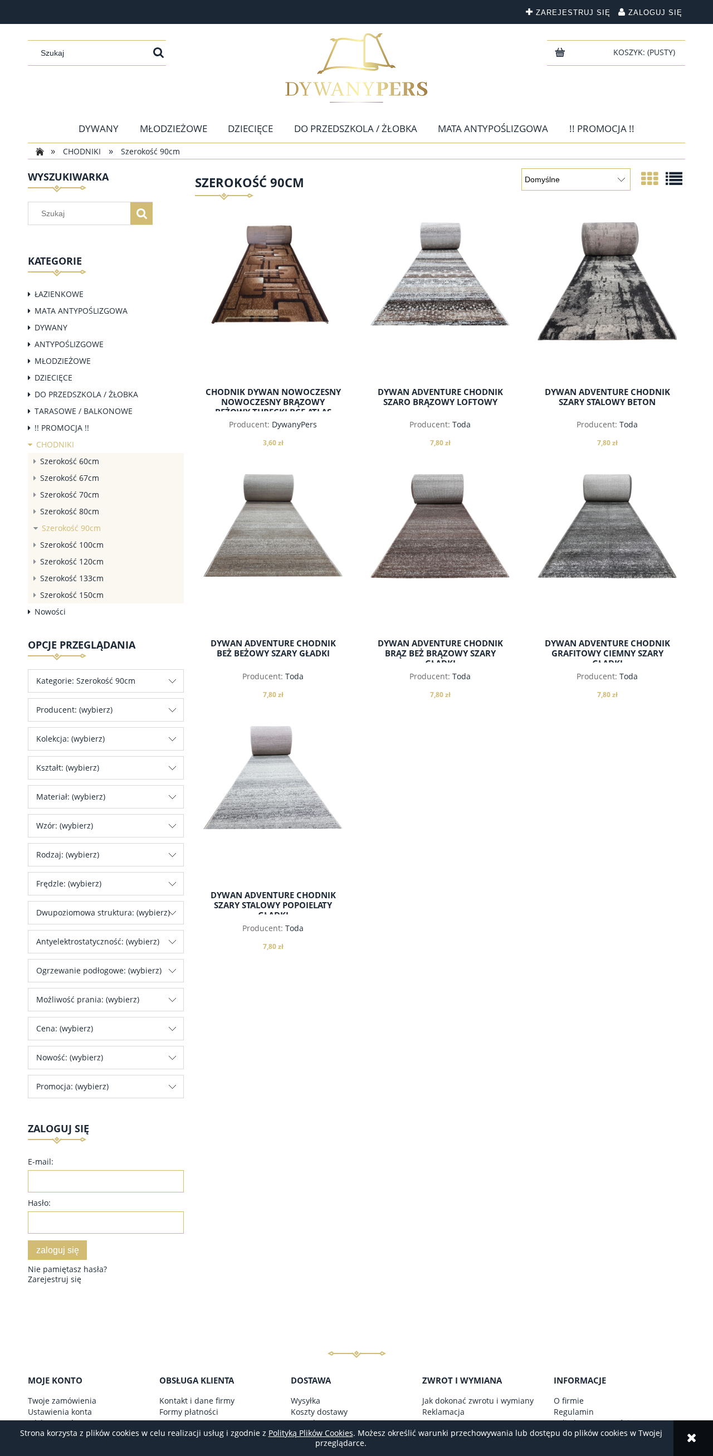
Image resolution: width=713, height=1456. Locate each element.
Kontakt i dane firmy (197, 1400)
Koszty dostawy (319, 1411)
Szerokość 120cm (72, 561)
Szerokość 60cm (69, 461)
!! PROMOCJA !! (62, 427)
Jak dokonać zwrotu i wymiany (478, 1400)
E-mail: (40, 1161)
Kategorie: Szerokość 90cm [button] (85, 680)
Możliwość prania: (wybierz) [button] (87, 999)
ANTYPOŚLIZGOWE (69, 344)
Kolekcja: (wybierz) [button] (70, 738)
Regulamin (574, 1411)
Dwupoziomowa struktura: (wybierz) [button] (103, 912)
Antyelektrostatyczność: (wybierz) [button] (97, 941)
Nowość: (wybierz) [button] (69, 1057)
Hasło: (39, 1202)
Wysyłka (305, 1400)
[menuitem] (98, 129)
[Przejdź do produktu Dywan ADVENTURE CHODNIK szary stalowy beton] (607, 300)
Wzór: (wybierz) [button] (64, 825)
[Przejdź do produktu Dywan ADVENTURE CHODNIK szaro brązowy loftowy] (440, 300)
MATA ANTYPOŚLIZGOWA (81, 310)
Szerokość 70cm (69, 494)
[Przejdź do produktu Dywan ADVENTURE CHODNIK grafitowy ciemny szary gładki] (607, 552)
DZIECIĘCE (53, 377)
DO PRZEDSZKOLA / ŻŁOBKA (86, 394)
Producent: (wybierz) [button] (74, 709)
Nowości (50, 611)
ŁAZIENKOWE (59, 294)
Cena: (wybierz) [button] (64, 1028)
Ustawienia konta (60, 1411)
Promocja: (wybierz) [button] (72, 1086)
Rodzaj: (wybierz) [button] (67, 854)
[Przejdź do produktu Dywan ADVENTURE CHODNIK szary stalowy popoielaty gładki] (273, 804)
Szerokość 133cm (72, 578)
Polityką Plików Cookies (310, 1433)
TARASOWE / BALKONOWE (84, 411)
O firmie (569, 1400)
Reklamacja (443, 1411)
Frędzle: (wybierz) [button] (68, 883)
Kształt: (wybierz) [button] (67, 767)
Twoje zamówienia (62, 1400)
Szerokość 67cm (69, 478)
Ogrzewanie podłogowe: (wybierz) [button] (99, 970)
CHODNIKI (55, 444)
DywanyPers (294, 424)
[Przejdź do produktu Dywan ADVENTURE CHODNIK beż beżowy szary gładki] (273, 552)
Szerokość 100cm (72, 544)
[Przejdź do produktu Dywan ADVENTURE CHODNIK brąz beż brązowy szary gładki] (440, 552)
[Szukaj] (158, 53)
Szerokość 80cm (69, 511)
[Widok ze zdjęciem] (649, 178)
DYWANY (51, 327)
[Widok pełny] (674, 178)
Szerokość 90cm (71, 528)
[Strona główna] (356, 68)
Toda (461, 424)
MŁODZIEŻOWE (63, 361)
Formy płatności (188, 1411)
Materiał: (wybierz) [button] (70, 796)
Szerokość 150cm (72, 595)
